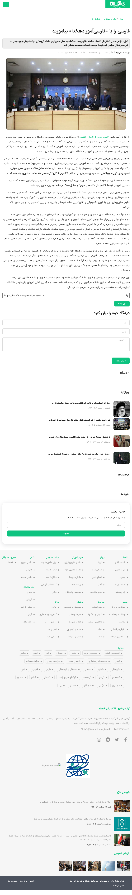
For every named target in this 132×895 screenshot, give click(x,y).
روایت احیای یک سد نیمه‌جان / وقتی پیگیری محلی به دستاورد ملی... (79, 454)
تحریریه (119, 52)
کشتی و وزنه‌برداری (48, 614)
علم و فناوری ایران (72, 562)
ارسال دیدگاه (121, 360)
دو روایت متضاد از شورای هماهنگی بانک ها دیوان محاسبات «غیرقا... (79, 420)
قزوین (35, 669)
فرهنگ (80, 602)
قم (23, 669)
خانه (122, 19)
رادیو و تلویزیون (74, 629)
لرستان (20, 677)
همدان (73, 685)
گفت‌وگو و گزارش (49, 585)
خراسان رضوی (53, 661)
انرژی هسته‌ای (50, 570)
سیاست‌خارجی (52, 557)
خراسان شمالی (32, 661)
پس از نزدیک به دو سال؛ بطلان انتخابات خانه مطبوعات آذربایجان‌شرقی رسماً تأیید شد (72, 819)
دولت (99, 629)
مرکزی (101, 685)
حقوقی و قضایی (118, 629)
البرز (47, 653)
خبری (29, 592)
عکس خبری (26, 562)
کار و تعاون (120, 570)
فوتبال (54, 607)
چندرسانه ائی (29, 587)
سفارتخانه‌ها (51, 577)
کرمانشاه (87, 677)
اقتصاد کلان (120, 562)
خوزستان (116, 669)
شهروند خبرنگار (9, 557)
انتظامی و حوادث (117, 637)
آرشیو (31, 881)
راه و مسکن (120, 592)
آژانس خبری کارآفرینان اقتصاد (94, 137)
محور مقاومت (96, 592)
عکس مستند (26, 577)
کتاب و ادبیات (74, 637)
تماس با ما (12, 881)
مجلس (99, 637)
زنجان (101, 669)
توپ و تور (52, 629)
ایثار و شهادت (75, 622)
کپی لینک (122, 303)
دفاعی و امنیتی (95, 622)
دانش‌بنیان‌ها (75, 577)
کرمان (101, 677)
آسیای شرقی (96, 570)
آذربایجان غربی (91, 653)
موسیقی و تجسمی (72, 607)
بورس (122, 577)
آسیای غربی (97, 577)
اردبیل (73, 653)
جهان (102, 557)
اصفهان (60, 653)
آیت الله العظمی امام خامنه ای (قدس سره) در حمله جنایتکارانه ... (81, 403)
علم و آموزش (77, 557)
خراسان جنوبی (74, 661)
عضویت (66, 533)
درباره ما (23, 881)
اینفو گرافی (27, 622)
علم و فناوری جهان (72, 570)
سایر (55, 592)
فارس (48, 669)
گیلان (33, 677)
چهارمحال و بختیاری (98, 661)
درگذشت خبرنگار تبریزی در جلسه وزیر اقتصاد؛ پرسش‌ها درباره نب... (79, 437)
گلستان (47, 677)
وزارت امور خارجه (49, 562)
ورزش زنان (52, 637)
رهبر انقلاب (97, 607)
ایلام (35, 653)
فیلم (30, 614)
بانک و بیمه (120, 585)
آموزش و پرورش (118, 607)
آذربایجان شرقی (112, 653)
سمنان (87, 669)
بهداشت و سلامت (117, 614)
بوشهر (23, 653)
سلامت (122, 622)
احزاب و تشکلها (95, 614)
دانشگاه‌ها (95, 19)
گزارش (29, 570)
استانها (121, 648)
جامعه (125, 602)
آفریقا (99, 585)
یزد (60, 685)
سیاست (101, 602)
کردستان (116, 677)
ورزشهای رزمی (50, 622)
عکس (32, 557)
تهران (117, 661)
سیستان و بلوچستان (68, 669)
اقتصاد (125, 557)
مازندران (116, 685)
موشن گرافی (26, 607)
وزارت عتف (76, 585)
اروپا (100, 562)
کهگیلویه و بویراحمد (67, 677)
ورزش (56, 602)
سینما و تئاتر (75, 614)
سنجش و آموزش (73, 592)
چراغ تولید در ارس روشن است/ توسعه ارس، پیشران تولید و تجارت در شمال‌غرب (75, 802)
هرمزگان (87, 685)
